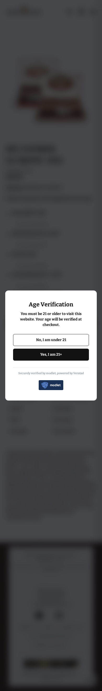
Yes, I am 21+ (51, 354)
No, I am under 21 (51, 340)
